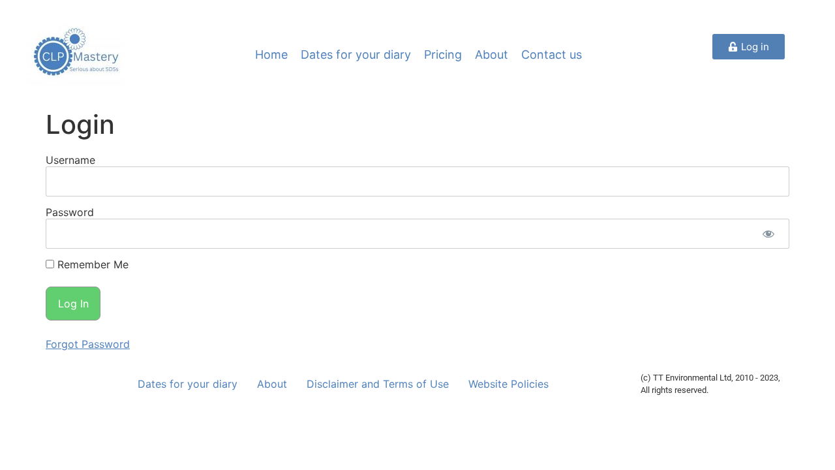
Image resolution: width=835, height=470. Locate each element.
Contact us (551, 54)
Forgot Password (88, 344)
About (491, 54)
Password (70, 212)
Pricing (443, 54)
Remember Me (91, 264)
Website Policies (508, 383)
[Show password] (768, 234)
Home (271, 54)
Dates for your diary (356, 54)
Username (70, 159)
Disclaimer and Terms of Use (378, 383)
